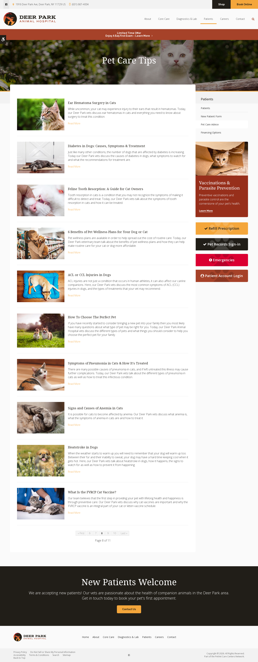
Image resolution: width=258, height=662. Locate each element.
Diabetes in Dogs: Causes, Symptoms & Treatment (106, 146)
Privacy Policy (20, 652)
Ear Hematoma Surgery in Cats (92, 103)
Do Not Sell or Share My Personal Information (52, 652)
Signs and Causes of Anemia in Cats (95, 408)
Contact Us (129, 609)
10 (114, 533)
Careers (224, 19)
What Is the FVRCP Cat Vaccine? (92, 492)
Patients (208, 19)
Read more (74, 123)
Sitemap (67, 655)
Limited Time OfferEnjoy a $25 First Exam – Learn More (127, 34)
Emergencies (223, 260)
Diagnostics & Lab (187, 19)
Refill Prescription (224, 228)
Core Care (164, 19)
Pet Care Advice (210, 124)
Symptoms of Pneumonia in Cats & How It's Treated (108, 363)
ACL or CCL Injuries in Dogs (89, 275)
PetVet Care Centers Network (229, 656)
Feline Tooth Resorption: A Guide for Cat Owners (105, 189)
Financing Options (211, 132)
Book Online (244, 4)
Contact (240, 19)
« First (81, 533)
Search (55, 655)
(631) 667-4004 (80, 4)
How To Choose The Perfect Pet (92, 317)
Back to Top (19, 657)
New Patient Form (211, 116)
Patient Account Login (224, 275)
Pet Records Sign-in (223, 244)
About (147, 19)
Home (85, 637)
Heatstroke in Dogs (83, 447)
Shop (221, 4)
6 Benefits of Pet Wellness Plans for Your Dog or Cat (108, 232)
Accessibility (20, 655)
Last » (124, 533)
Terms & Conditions (39, 655)
